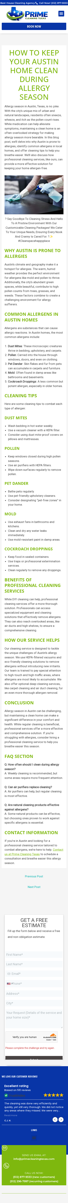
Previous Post (34, 876)
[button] (61, 13)
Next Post (34, 887)
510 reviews (24, 1090)
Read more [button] (10, 1115)
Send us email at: (34, 1155)
